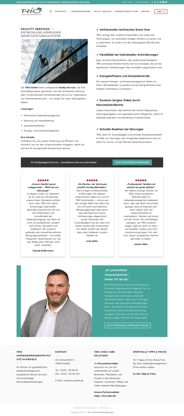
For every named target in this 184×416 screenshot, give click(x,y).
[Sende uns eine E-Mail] (160, 2)
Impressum (105, 408)
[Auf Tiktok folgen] (158, 2)
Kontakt (145, 11)
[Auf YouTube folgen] (166, 2)
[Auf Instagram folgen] (155, 2)
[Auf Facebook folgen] (152, 2)
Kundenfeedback (142, 2)
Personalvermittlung (126, 11)
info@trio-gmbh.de (73, 380)
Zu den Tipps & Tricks (144, 373)
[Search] (51, 11)
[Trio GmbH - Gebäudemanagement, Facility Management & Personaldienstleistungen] (31, 11)
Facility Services (103, 11)
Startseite (60, 11)
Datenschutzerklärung (85, 408)
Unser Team (127, 2)
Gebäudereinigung (81, 11)
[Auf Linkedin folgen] (163, 2)
